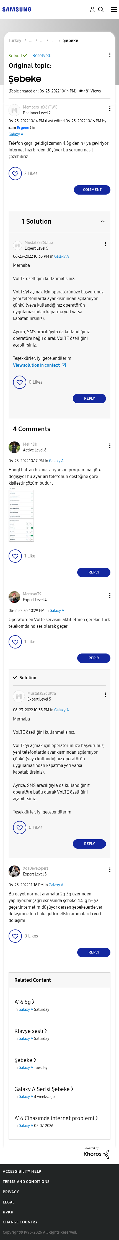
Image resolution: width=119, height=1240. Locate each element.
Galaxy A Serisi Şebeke (42, 1089)
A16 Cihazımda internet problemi (54, 1118)
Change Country (20, 1222)
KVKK (8, 1212)
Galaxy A (16, 134)
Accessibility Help (22, 1171)
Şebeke (23, 1060)
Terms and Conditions (26, 1181)
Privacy (11, 1192)
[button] (101, 108)
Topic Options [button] (100, 55)
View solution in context (36, 365)
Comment (92, 189)
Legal (9, 1202)
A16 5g (22, 1002)
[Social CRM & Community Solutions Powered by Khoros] (96, 1152)
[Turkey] (16, 9)
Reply (89, 398)
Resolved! (41, 55)
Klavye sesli (28, 1031)
